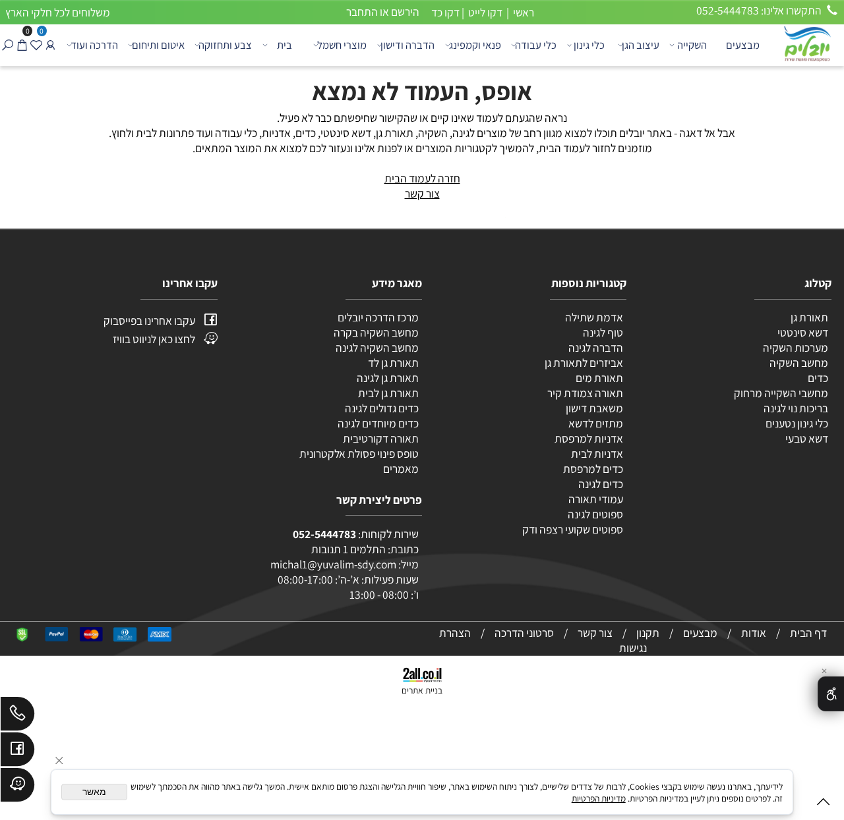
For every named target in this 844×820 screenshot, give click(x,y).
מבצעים (743, 45)
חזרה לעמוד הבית (422, 178)
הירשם (405, 11)
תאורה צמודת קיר (585, 392)
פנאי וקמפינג (475, 45)
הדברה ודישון (407, 45)
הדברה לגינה (594, 347)
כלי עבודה (536, 45)
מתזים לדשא (594, 423)
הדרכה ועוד (94, 45)
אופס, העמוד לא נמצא (422, 90)
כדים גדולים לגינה (382, 408)
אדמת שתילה (593, 317)
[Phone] (17, 716)
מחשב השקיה (798, 362)
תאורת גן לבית (388, 392)
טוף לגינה (602, 332)
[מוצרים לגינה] (806, 43)
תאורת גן (809, 317)
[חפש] (7, 45)
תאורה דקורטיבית (381, 438)
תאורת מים (599, 377)
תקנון (647, 632)
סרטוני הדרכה (524, 632)
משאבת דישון (593, 408)
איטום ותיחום (158, 45)
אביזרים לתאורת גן (584, 362)
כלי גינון (589, 45)
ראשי (522, 12)
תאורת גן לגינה (388, 377)
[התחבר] (50, 45)
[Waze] (17, 787)
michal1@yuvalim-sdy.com (333, 564)
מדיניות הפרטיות (599, 798)
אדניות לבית (596, 453)
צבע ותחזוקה (225, 45)
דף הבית (808, 632)
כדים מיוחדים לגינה (378, 423)
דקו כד (444, 12)
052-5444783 (324, 533)
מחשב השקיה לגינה (377, 347)
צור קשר (422, 193)
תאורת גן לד (393, 362)
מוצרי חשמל (342, 45)
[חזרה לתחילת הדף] (823, 804)
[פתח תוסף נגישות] (831, 693)
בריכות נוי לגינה (796, 408)
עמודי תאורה (595, 498)
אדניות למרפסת (588, 438)
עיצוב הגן (640, 45)
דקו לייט (484, 12)
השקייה (692, 45)
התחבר (362, 11)
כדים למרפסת (592, 468)
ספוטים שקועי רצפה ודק (572, 529)
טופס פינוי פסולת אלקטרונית (359, 453)
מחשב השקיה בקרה (376, 332)
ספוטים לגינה (595, 514)
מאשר (94, 792)
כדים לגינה (600, 483)
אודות (753, 632)
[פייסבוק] (17, 752)
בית (284, 45)
